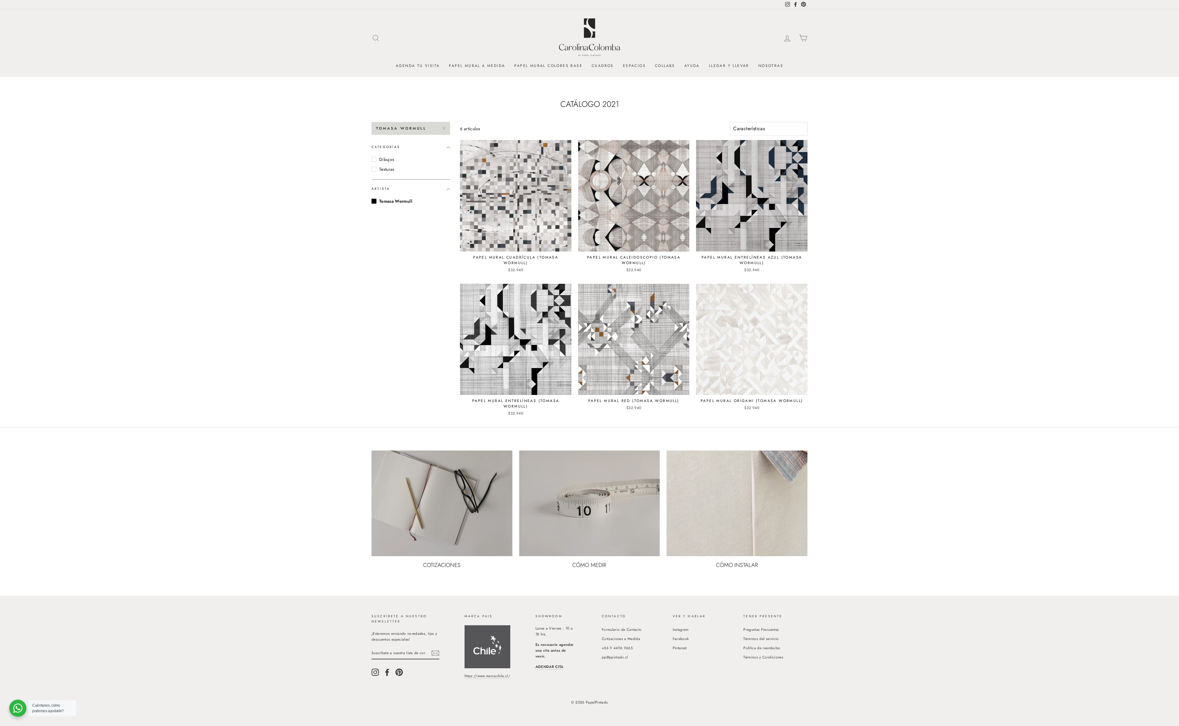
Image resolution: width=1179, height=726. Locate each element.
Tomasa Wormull (401, 128)
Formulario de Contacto (622, 629)
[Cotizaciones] (442, 503)
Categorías (386, 147)
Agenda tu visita (418, 65)
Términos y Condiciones (763, 657)
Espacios (634, 65)
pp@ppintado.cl (615, 657)
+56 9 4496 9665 (617, 647)
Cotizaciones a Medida (621, 638)
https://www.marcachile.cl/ (487, 675)
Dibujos (386, 159)
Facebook (681, 638)
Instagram (681, 629)
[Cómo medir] (589, 503)
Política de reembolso (761, 647)
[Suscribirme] (435, 653)
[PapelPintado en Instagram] (375, 672)
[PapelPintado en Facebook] (387, 672)
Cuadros (603, 65)
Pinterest (680, 647)
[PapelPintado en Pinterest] (399, 672)
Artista (381, 188)
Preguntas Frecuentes (761, 629)
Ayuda (692, 65)
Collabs (665, 65)
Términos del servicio (761, 638)
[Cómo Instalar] (737, 503)
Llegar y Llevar (729, 65)
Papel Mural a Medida (477, 65)
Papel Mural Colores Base (548, 65)
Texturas (387, 169)
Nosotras (770, 65)
